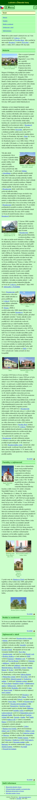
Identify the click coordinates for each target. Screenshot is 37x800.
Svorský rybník (7, 650)
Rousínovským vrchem (24, 638)
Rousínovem (7, 189)
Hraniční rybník (18, 683)
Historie (5, 17)
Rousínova (19, 312)
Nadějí (31, 717)
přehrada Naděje (7, 715)
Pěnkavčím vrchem (9, 677)
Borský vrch (30, 654)
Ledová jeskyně (7, 713)
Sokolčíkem (7, 173)
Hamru (4, 722)
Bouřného (15, 688)
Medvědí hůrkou (7, 668)
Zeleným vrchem (28, 733)
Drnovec (6, 735)
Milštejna (30, 708)
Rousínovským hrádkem (19, 704)
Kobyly (20, 699)
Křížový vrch (30, 731)
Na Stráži (24, 747)
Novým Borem (13, 661)
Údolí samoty (29, 740)
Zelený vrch (6, 731)
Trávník (16, 717)
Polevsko (32, 661)
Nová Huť (25, 42)
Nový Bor (22, 652)
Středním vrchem (21, 681)
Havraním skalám (19, 742)
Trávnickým (14, 706)
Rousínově (28, 125)
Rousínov (12, 42)
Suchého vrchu (18, 710)
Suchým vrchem (25, 706)
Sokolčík (23, 645)
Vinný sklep (12, 701)
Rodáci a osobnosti (8, 24)
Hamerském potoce (26, 713)
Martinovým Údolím (9, 729)
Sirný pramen (6, 692)
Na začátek (30, 458)
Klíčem (24, 171)
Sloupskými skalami (9, 749)
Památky (5, 21)
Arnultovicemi (7, 654)
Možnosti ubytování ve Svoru (15, 791)
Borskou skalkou (8, 656)
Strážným (16, 740)
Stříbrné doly (11, 686)
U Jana (29, 688)
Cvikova (16, 38)
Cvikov (26, 726)
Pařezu (24, 697)
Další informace (7, 30)
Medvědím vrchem (20, 668)
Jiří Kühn (19, 798)
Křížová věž (11, 719)
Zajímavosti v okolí (8, 27)
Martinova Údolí (18, 579)
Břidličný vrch (20, 659)
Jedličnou (6, 663)
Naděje (23, 717)
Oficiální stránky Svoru (13, 793)
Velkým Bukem (25, 674)
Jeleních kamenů (16, 679)
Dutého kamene (23, 738)
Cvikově (6, 301)
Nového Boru (19, 40)
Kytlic (11, 670)
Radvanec (5, 744)
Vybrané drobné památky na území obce (18, 789)
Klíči (24, 348)
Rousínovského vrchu (15, 445)
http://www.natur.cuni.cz (25, 797)
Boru (26, 136)
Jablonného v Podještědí (12, 287)
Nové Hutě (7, 683)
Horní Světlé (8, 690)
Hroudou (8, 740)
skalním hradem (7, 747)
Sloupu (6, 308)
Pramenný (10, 659)
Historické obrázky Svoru (13, 787)
